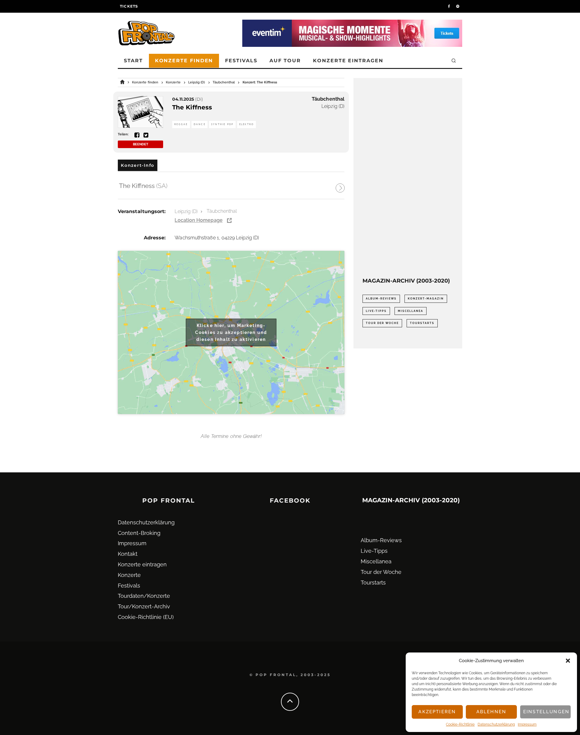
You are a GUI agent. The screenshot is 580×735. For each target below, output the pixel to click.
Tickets (129, 6)
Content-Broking (139, 533)
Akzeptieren (437, 711)
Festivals (241, 60)
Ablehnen (491, 711)
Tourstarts (422, 323)
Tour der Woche (382, 323)
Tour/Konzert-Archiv (144, 606)
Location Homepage (198, 220)
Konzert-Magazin (426, 298)
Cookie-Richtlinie (460, 724)
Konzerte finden (184, 60)
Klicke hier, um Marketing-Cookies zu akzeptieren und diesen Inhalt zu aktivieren (231, 332)
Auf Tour (285, 60)
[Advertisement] (407, 177)
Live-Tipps (376, 310)
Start (133, 60)
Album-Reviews (381, 298)
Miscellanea (410, 310)
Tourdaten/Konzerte (144, 596)
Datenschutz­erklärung (496, 724)
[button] (568, 661)
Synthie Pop (222, 124)
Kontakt (127, 554)
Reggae (181, 124)
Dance (199, 124)
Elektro (246, 124)
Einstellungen (546, 711)
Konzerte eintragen (348, 60)
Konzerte (129, 575)
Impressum (527, 724)
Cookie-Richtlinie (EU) (146, 617)
